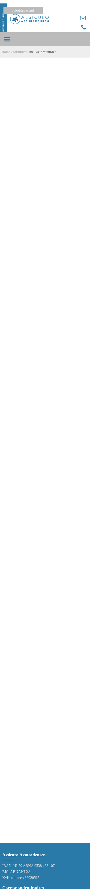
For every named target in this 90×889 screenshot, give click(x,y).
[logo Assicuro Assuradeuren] (29, 19)
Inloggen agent (23, 10)
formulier (20, 52)
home (6, 52)
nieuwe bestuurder (42, 52)
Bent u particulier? (3, 23)
